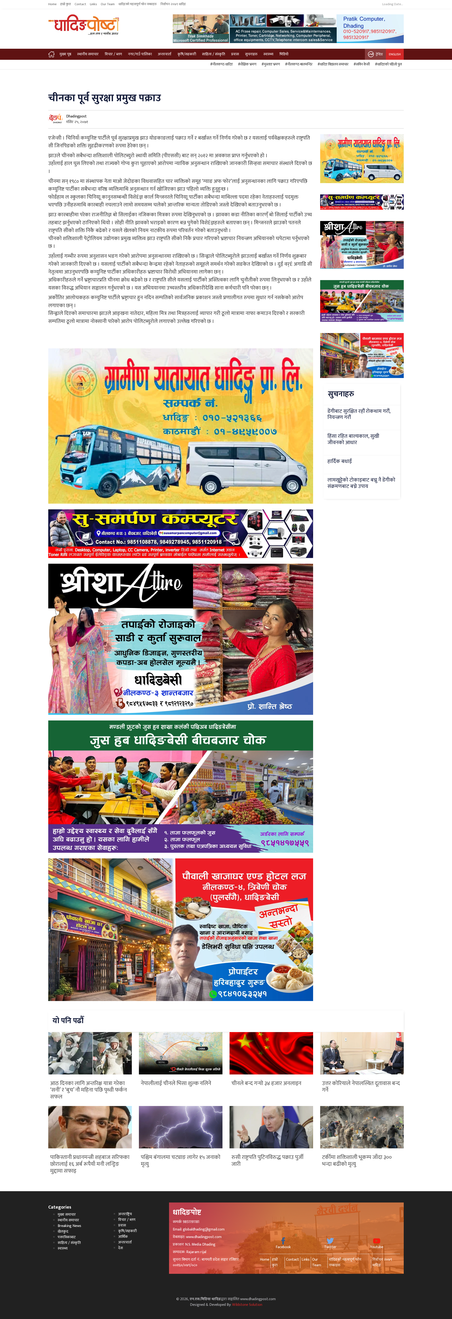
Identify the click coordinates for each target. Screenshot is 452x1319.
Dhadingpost (76, 116)
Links (93, 4)
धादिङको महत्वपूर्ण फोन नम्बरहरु (137, 4)
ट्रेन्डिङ (379, 54)
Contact (80, 4)
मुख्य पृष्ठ (65, 54)
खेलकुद (63, 1231)
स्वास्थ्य (268, 54)
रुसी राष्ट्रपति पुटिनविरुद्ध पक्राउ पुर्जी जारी (267, 1161)
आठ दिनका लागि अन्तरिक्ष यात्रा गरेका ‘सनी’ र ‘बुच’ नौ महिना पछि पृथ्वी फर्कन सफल (88, 1090)
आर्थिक (123, 1237)
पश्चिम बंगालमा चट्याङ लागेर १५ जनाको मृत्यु (180, 1161)
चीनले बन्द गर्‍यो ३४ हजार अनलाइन (266, 1083)
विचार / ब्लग (113, 54)
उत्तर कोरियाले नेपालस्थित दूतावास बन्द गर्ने (361, 1087)
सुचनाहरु (251, 54)
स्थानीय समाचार (88, 54)
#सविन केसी (361, 64)
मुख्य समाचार (67, 1214)
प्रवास (235, 54)
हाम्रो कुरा (65, 4)
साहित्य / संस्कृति (213, 54)
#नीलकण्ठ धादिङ (221, 64)
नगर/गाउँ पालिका (140, 54)
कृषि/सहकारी (187, 54)
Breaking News (69, 1226)
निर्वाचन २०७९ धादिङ (173, 4)
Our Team (108, 4)
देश (120, 1248)
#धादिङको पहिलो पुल (388, 64)
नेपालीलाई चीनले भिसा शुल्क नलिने (176, 1083)
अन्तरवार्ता (164, 54)
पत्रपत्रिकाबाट (67, 1237)
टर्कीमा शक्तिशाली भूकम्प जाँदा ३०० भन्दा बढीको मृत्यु (357, 1161)
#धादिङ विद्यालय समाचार (332, 64)
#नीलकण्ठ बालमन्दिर (298, 64)
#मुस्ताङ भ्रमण (270, 64)
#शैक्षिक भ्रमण (246, 64)
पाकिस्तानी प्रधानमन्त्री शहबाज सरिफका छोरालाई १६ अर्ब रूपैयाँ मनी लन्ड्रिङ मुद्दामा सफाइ (89, 1164)
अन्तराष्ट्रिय (125, 1214)
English (395, 54)
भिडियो (283, 54)
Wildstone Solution (247, 1305)
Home (52, 4)
